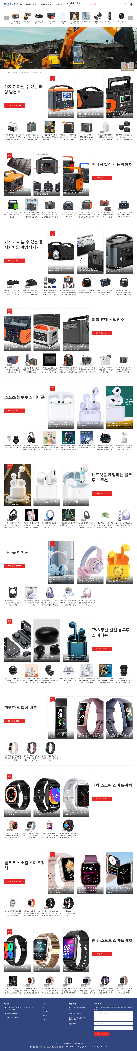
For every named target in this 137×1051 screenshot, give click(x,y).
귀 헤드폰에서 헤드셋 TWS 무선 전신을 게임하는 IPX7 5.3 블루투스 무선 (75, 502)
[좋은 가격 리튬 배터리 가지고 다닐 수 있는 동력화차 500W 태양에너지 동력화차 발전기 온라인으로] (12, 127)
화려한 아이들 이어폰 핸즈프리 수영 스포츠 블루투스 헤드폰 (31, 603)
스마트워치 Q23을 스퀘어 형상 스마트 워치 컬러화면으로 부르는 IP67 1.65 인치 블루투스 (61, 890)
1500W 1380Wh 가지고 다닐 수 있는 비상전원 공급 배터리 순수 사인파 (50, 292)
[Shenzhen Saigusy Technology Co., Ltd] (11, 4)
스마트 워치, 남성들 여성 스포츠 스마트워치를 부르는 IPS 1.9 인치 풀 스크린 (49, 836)
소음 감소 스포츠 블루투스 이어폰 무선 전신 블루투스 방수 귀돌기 (118, 424)
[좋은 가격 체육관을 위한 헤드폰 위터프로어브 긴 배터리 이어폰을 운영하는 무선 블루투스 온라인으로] (68, 437)
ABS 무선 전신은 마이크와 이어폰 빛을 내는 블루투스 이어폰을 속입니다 (60, 580)
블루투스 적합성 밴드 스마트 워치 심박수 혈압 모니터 (50, 758)
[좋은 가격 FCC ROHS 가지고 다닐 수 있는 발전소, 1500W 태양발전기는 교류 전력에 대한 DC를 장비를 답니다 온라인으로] (86, 204)
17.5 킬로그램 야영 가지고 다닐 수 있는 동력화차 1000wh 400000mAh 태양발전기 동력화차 (118, 269)
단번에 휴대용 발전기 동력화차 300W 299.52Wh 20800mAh (68, 215)
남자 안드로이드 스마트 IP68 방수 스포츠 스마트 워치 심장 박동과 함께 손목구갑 (75, 968)
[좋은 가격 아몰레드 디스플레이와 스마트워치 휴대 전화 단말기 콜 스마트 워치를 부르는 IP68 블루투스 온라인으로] (31, 903)
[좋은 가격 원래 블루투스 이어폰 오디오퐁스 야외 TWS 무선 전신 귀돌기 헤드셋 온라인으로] (124, 437)
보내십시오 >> (102, 1033)
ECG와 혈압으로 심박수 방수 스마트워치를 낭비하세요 (68, 913)
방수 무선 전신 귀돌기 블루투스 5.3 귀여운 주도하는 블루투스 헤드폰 (89, 580)
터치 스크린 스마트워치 (112, 785)
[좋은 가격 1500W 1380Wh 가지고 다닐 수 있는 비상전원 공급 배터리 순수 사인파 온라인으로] (49, 282)
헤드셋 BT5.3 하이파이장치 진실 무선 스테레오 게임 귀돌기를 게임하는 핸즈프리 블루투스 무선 (17, 502)
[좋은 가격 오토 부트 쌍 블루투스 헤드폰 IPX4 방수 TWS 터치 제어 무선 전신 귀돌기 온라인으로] (86, 670)
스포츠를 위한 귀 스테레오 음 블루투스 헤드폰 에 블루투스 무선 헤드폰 (87, 525)
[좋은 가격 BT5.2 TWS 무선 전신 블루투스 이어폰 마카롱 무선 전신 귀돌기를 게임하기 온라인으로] (105, 670)
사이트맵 (56, 1043)
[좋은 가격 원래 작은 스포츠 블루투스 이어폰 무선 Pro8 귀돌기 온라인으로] (12, 437)
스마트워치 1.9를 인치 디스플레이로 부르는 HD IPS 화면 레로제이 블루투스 (12, 836)
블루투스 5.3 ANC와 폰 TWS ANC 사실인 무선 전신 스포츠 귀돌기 (90, 424)
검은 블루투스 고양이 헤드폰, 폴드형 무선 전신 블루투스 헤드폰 (13, 603)
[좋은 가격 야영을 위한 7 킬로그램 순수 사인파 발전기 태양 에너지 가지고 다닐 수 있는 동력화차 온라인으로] (12, 282)
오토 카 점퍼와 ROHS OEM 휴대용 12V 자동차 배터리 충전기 (105, 370)
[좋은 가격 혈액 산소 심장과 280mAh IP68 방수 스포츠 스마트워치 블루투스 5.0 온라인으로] (31, 980)
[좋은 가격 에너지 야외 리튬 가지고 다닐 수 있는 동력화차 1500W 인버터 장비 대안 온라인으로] (124, 360)
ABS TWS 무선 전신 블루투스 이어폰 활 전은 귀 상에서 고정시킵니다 (31, 680)
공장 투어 (45, 1011)
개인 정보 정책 (79, 1043)
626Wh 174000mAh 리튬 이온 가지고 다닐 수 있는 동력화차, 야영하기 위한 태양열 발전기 (46, 192)
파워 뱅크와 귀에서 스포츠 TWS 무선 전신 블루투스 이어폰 (17, 657)
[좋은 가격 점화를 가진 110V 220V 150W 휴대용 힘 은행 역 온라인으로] (86, 282)
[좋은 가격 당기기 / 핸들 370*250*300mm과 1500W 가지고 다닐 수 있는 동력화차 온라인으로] (86, 127)
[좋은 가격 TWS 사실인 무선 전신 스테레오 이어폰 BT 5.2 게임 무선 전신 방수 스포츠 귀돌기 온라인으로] (124, 670)
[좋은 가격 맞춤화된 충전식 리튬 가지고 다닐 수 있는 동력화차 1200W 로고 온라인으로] (31, 360)
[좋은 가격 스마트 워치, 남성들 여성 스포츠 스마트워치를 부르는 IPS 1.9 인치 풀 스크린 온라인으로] (49, 825)
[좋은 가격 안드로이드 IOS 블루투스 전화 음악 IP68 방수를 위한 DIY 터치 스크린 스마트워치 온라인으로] (68, 825)
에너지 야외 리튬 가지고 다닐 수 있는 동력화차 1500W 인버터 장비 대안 (124, 370)
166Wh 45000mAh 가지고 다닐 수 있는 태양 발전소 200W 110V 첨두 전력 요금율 (118, 114)
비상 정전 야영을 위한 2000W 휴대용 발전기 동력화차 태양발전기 (31, 215)
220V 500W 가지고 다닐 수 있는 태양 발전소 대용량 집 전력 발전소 (60, 114)
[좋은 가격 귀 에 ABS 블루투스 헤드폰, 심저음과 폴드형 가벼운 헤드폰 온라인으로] (124, 515)
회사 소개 (45, 1007)
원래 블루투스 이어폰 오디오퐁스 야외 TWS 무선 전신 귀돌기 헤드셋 (124, 448)
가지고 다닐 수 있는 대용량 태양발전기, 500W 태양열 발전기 (12, 215)
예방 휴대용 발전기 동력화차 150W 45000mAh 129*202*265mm (124, 215)
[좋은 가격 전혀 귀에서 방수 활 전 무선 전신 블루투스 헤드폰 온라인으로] (86, 437)
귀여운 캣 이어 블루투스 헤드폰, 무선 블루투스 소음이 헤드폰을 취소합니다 (31, 448)
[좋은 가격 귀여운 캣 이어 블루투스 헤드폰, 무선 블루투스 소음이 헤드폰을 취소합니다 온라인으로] (31, 437)
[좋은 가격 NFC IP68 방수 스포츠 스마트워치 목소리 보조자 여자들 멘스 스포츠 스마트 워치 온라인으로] (49, 980)
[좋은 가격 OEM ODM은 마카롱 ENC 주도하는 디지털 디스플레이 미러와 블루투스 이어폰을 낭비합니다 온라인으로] (49, 437)
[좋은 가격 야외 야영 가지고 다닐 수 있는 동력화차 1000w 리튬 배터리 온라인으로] (105, 282)
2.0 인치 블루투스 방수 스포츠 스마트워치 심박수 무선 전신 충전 (124, 991)
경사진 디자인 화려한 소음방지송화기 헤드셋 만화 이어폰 (86, 603)
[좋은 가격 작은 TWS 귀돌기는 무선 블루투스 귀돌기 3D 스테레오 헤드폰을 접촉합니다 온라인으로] (49, 670)
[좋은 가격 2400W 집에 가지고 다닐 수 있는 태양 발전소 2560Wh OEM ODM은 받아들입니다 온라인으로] (124, 127)
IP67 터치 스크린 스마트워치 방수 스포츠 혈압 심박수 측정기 (31, 836)
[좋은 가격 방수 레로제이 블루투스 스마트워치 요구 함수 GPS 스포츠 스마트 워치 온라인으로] (86, 980)
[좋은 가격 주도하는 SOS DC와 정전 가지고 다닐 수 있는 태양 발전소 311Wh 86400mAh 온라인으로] (68, 127)
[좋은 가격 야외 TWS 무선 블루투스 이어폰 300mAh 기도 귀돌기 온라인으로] (68, 670)
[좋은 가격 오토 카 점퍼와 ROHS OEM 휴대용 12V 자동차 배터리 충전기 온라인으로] (105, 360)
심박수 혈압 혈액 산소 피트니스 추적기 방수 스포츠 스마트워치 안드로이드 (46, 968)
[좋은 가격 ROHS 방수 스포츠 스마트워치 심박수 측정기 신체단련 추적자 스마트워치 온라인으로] (68, 980)
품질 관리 (45, 1015)
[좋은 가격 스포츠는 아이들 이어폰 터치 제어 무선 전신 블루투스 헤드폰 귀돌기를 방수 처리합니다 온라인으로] (68, 592)
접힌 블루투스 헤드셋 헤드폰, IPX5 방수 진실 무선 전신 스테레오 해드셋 (50, 525)
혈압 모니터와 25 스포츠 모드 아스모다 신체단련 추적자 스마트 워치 (89, 735)
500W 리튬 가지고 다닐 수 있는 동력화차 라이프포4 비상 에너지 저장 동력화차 (17, 347)
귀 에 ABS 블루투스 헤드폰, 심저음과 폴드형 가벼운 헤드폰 (124, 525)
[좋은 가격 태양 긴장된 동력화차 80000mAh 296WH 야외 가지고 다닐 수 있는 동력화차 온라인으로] (50, 127)
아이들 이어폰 (16, 552)
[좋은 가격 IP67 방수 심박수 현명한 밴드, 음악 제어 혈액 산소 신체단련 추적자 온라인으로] (12, 748)
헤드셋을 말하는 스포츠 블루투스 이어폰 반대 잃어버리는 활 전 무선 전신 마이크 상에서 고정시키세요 (105, 450)
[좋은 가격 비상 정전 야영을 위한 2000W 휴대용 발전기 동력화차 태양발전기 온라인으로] (31, 204)
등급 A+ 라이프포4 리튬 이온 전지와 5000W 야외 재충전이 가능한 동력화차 (86, 370)
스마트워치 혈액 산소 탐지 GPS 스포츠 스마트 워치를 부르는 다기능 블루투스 (118, 890)
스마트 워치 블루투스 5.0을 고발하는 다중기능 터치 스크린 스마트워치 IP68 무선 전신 (75, 813)
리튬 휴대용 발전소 (108, 319)
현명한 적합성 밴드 (20, 707)
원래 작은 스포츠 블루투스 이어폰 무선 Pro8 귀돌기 (13, 448)
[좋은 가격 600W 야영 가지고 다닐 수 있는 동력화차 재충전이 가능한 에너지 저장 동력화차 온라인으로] (68, 282)
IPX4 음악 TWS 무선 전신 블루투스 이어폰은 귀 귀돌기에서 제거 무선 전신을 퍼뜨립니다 (75, 657)
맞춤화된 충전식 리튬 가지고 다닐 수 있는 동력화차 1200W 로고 (31, 370)
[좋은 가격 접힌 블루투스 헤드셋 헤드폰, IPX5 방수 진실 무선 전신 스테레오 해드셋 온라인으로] (49, 515)
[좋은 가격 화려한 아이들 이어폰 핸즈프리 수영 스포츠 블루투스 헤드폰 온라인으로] (31, 592)
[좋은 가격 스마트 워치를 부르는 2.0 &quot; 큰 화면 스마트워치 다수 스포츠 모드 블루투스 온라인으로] (12, 903)
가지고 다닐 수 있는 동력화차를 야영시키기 (76, 1019)
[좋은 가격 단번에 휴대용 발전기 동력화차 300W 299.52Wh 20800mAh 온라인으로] (68, 204)
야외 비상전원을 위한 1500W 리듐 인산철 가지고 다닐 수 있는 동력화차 (50, 370)
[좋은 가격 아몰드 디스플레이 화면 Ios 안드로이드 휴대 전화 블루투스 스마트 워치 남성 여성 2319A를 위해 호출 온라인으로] (12, 980)
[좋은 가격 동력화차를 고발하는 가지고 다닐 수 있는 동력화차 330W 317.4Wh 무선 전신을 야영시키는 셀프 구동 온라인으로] (124, 282)
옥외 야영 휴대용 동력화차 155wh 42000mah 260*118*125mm (60, 269)
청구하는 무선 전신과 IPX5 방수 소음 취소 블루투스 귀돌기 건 (46, 657)
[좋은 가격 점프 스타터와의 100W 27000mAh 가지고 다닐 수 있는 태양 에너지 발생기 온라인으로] (105, 127)
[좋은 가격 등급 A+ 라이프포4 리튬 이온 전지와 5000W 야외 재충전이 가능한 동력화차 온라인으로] (86, 360)
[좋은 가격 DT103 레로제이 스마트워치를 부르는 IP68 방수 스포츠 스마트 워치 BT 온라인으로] (105, 980)
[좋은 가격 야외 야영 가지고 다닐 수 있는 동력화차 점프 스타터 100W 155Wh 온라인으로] (31, 282)
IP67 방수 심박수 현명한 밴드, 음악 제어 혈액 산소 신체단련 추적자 (13, 758)
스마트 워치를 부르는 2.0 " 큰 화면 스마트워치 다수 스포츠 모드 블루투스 (12, 913)
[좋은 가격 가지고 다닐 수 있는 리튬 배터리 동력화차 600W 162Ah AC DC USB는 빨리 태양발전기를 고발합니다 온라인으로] (105, 204)
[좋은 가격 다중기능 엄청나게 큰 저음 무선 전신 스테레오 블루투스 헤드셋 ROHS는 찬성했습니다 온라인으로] (12, 515)
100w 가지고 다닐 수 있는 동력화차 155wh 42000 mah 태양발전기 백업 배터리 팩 (90, 114)
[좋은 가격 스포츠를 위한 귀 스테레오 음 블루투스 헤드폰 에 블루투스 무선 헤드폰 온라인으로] (86, 515)
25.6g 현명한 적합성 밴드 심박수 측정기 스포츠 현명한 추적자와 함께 (119, 735)
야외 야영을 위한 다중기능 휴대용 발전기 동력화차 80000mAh (75, 192)
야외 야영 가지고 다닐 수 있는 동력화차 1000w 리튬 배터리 (105, 292)
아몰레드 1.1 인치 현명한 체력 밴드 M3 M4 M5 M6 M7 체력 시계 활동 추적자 (60, 735)
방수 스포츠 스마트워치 (112, 940)
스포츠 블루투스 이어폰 (24, 397)
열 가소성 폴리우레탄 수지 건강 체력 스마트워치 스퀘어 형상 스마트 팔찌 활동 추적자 (89, 890)
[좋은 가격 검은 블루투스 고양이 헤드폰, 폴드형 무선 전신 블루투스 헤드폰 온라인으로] (12, 592)
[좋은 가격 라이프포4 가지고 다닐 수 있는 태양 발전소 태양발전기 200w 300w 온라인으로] (31, 127)
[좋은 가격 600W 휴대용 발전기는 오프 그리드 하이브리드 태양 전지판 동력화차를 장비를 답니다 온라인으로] (49, 204)
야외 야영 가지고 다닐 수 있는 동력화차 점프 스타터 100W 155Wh (31, 292)
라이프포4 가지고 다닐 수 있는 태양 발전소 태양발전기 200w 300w (31, 137)
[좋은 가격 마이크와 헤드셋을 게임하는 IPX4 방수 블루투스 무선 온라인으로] (68, 515)
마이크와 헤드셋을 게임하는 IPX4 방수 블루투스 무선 (68, 525)
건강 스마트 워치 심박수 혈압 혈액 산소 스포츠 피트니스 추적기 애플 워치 (17, 968)
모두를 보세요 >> (14, 105)
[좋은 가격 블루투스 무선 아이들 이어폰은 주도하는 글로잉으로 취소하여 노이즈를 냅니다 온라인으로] (49, 592)
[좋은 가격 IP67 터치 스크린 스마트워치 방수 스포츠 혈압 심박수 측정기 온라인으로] (31, 825)
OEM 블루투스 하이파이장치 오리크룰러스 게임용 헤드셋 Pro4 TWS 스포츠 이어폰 (46, 502)
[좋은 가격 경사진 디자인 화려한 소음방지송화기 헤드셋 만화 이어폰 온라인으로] (86, 592)
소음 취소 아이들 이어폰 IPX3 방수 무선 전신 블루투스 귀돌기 (118, 580)
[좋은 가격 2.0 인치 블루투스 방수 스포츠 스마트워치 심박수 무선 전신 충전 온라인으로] (124, 980)
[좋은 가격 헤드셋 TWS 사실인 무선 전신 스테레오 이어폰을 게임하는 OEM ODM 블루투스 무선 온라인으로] (105, 515)
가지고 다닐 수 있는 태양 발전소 (77, 1008)
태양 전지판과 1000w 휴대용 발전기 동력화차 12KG (17, 192)
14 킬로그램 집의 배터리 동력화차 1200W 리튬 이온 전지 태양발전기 (46, 347)
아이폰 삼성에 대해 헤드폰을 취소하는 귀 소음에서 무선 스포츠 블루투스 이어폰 (60, 424)
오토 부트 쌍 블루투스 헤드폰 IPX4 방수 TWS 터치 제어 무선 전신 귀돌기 (87, 680)
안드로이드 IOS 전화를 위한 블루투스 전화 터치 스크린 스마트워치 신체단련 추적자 (17, 813)
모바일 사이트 (67, 1043)
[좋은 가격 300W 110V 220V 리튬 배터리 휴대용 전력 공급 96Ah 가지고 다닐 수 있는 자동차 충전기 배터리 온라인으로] (12, 360)
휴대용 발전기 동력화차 (112, 164)
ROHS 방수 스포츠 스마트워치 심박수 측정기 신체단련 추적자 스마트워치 (68, 991)
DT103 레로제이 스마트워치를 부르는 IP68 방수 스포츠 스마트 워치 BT (105, 991)
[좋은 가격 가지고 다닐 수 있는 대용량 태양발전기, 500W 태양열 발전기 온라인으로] (12, 204)
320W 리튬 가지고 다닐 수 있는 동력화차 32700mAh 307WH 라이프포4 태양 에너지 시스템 (75, 347)
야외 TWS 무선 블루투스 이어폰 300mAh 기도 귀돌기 (68, 680)
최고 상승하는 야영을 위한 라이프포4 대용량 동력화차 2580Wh (89, 269)
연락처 (45, 1019)
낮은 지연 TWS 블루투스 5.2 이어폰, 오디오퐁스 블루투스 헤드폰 (12, 680)
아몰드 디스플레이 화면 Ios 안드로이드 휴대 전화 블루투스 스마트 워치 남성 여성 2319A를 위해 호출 (13, 993)
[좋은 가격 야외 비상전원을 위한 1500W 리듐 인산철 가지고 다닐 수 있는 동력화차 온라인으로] (49, 360)
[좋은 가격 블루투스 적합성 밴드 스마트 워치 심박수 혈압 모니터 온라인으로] (49, 748)
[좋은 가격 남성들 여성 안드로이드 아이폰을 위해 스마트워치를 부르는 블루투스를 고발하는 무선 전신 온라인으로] (49, 903)
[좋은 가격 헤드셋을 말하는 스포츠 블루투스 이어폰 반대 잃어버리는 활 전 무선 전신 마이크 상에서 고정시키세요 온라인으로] (105, 437)
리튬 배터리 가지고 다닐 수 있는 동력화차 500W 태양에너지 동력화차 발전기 (12, 137)
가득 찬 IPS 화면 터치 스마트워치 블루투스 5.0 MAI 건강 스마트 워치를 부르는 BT (46, 813)
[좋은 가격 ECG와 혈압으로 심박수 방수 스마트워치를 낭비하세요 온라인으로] (68, 903)
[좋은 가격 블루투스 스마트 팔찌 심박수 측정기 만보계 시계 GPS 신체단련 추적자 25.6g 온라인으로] (31, 748)
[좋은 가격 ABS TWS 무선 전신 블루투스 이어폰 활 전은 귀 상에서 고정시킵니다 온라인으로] (31, 670)
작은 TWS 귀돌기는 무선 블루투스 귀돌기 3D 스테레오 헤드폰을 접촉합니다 (49, 680)
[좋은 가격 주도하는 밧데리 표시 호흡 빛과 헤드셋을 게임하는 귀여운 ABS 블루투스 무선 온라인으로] (31, 515)
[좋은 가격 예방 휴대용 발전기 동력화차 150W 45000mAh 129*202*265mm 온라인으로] (124, 204)
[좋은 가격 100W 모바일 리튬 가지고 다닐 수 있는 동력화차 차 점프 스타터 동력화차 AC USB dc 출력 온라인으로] (68, 360)
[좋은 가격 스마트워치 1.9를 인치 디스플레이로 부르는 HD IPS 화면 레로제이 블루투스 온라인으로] (12, 825)
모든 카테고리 (72, 1024)
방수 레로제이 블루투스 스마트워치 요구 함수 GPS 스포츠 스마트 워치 (87, 991)
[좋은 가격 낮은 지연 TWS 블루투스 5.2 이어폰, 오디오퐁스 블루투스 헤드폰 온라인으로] (12, 670)
